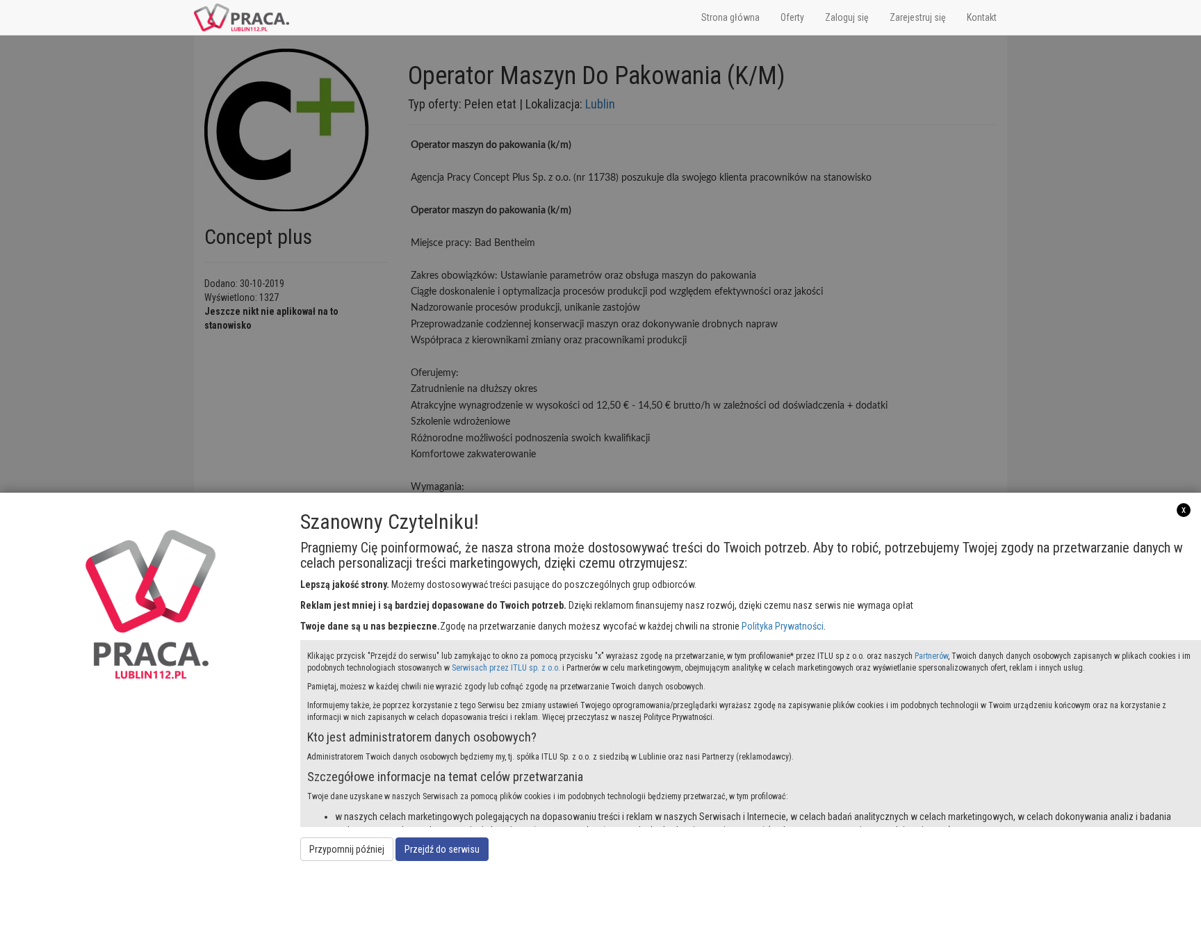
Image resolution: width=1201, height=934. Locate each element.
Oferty (792, 17)
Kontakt (982, 17)
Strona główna (730, 17)
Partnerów (931, 656)
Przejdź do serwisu (442, 849)
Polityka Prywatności (783, 626)
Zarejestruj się (918, 17)
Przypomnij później (346, 849)
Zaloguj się (847, 17)
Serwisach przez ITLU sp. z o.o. (506, 668)
